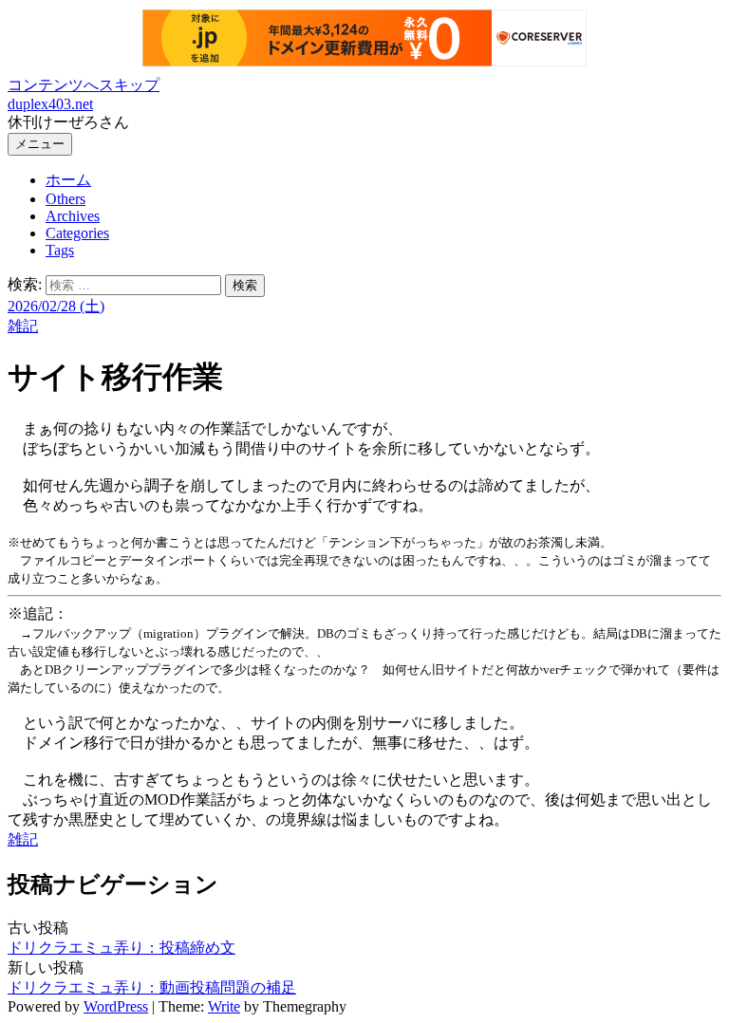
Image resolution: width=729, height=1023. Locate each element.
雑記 (23, 326)
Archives (73, 216)
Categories (77, 233)
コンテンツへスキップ (83, 85)
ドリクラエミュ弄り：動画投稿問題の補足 (152, 987)
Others (65, 199)
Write (224, 1006)
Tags (60, 250)
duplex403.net (50, 104)
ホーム (68, 180)
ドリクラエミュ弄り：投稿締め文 (121, 947)
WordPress (116, 1006)
